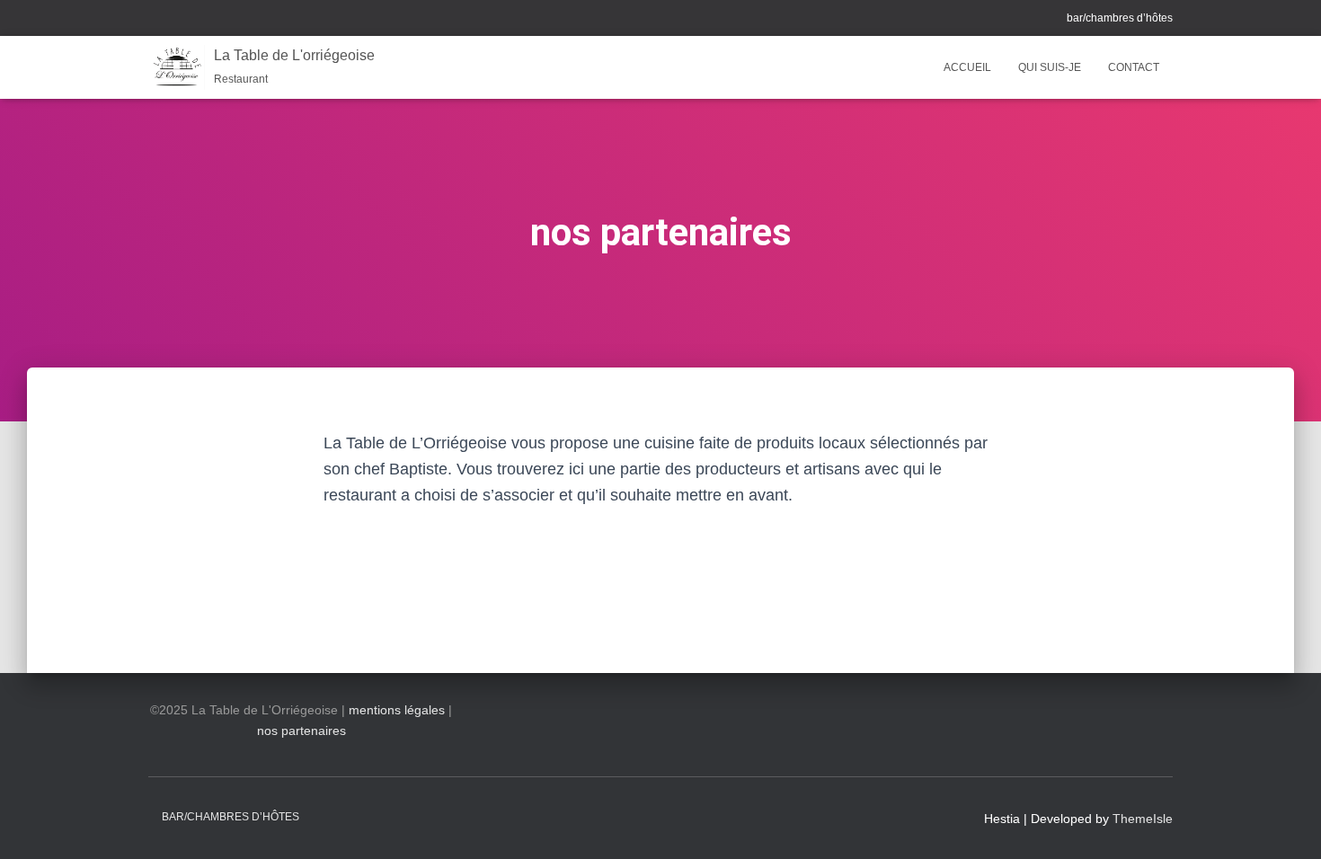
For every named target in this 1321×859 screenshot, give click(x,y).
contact (1133, 67)
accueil (967, 67)
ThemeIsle (1143, 818)
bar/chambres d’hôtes (1120, 18)
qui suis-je (1049, 67)
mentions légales (397, 710)
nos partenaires (301, 730)
